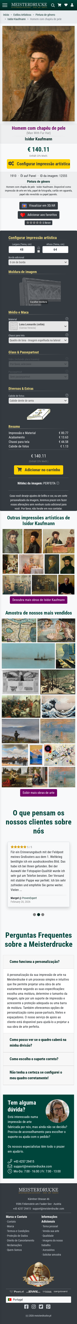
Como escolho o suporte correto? (34, 1059)
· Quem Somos (14, 1250)
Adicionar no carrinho (41, 469)
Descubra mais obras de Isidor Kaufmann (38, 600)
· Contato (11, 1221)
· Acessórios (47, 1250)
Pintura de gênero (45, 15)
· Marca (10, 1226)
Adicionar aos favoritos (41, 215)
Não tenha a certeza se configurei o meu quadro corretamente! (36, 1075)
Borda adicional (16, 257)
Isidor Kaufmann (17, 19)
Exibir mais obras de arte (38, 793)
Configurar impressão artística (42, 163)
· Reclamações (14, 1245)
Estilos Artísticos (22, 15)
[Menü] (5, 5)
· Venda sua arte (50, 1231)
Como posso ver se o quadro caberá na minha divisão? (38, 1042)
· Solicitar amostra (51, 1254)
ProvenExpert (30, 898)
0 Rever (46, 222)
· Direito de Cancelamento (20, 1240)
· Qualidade (47, 1236)
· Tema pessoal (49, 1226)
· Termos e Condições (17, 1231)
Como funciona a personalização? (35, 961)
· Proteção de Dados (17, 1236)
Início (6, 15)
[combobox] (38, 262)
